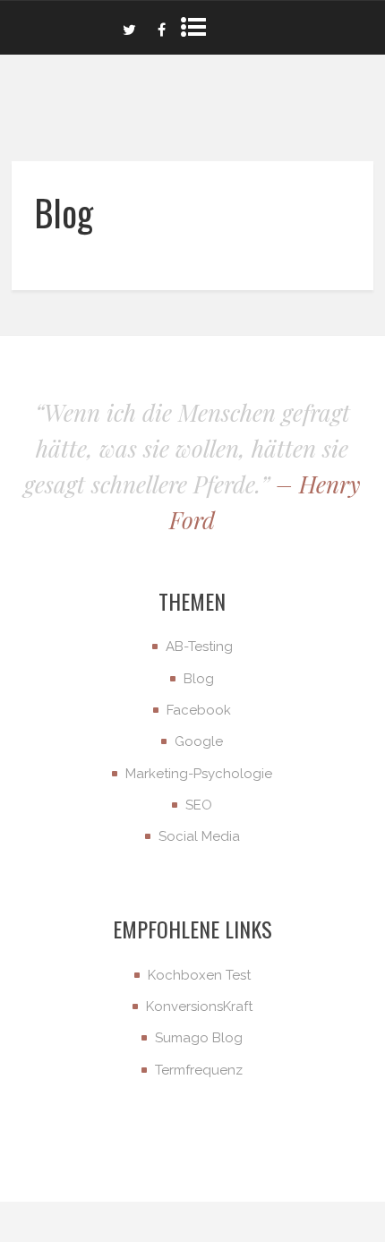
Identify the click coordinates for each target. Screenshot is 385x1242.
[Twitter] (129, 28)
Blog (199, 679)
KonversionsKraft (199, 1006)
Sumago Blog (199, 1038)
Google (199, 741)
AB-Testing (199, 646)
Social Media (199, 836)
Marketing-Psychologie (198, 774)
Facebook (199, 710)
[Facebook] (161, 28)
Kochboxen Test (199, 975)
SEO (198, 805)
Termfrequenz (199, 1070)
